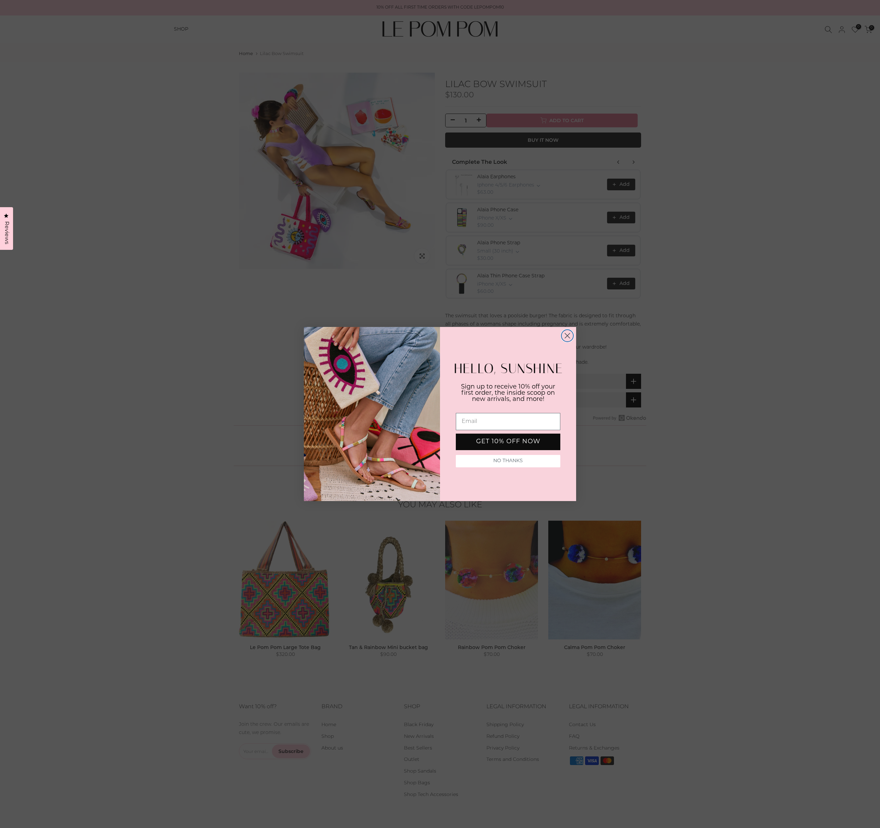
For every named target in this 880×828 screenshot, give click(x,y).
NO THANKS (508, 461)
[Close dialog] (567, 336)
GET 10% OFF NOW (508, 442)
